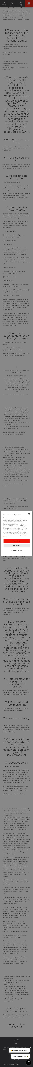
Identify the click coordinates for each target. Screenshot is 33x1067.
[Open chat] (28, 1062)
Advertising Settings (12, 533)
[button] (16, 550)
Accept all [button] (16, 541)
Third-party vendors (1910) (16, 525)
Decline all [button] (16, 545)
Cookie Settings (17, 535)
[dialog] (16, 533)
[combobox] (29, 514)
